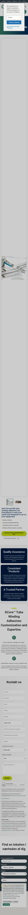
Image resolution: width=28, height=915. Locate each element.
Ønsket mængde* (6, 754)
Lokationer (14, 1)
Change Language (14, 22)
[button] (25, 7)
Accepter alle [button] (6, 904)
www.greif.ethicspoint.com (7, 825)
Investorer (9, 1)
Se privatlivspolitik (5, 798)
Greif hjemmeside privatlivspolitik (19, 795)
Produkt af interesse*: (8, 746)
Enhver (3, 877)
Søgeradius (4, 864)
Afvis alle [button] (16, 901)
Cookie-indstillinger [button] (7, 901)
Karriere (3, 1)
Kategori (3, 871)
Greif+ (19, 1)
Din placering (7, 858)
